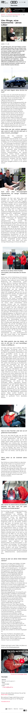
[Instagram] (26, 710)
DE (24, 2)
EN (22, 2)
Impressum (21, 708)
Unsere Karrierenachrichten (13, 14)
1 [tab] (14, 11)
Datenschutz (16, 708)
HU (20, 2)
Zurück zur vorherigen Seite (19, 674)
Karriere (14, 5)
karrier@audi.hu (8, 687)
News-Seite (4, 694)
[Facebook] (24, 710)
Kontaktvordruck (6, 701)
